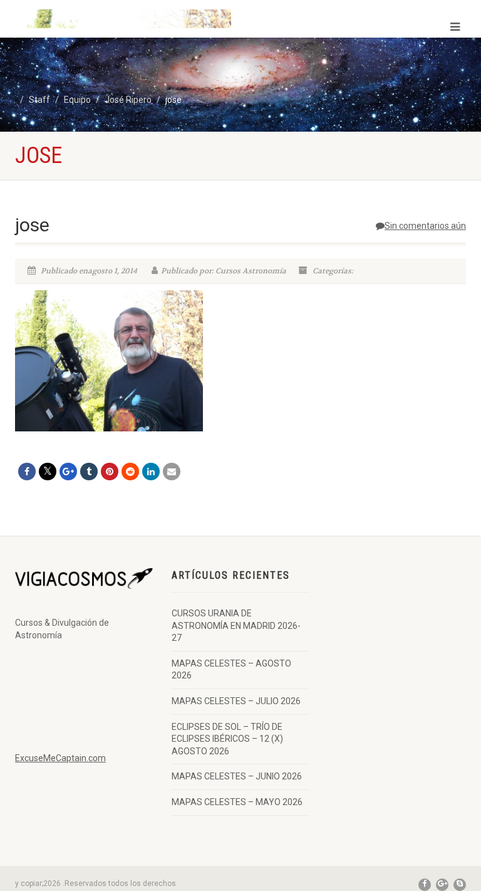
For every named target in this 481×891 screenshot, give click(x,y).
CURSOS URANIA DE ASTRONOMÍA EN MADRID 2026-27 (236, 625)
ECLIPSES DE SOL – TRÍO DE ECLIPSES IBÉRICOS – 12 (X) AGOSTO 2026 (227, 739)
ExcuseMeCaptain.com (60, 758)
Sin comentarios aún (425, 226)
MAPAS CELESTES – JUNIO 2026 (237, 776)
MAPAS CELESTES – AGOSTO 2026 (231, 669)
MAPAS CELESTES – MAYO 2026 (237, 802)
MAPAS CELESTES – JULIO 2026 (236, 701)
